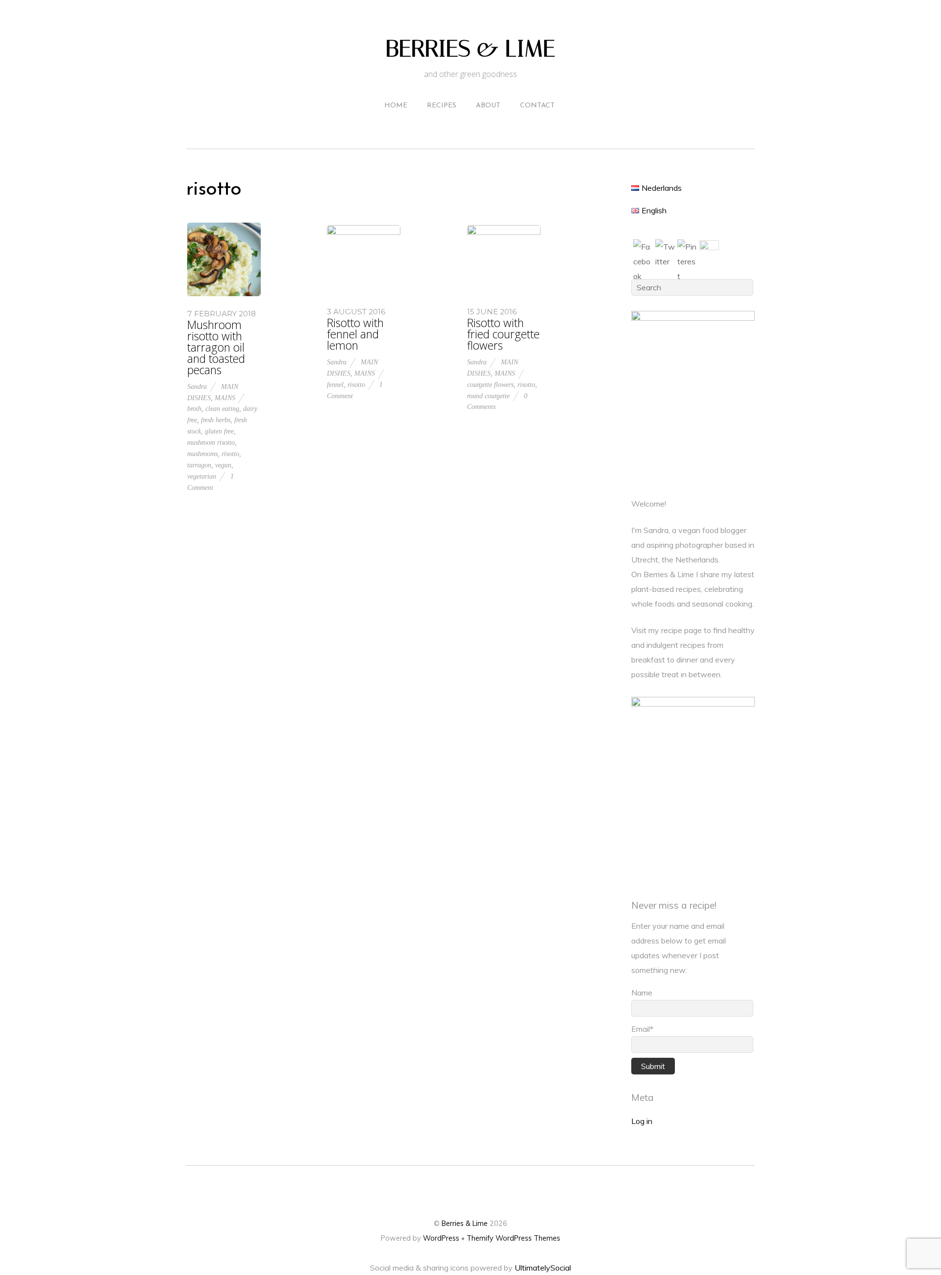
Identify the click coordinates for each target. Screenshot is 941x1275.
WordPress (441, 1238)
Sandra (197, 386)
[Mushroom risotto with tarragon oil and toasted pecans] (224, 293)
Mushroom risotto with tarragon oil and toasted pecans (216, 347)
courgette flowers (490, 384)
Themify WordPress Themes (513, 1238)
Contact (537, 105)
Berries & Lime (465, 1223)
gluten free (219, 431)
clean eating (222, 408)
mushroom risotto (211, 442)
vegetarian (201, 476)
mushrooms (202, 454)
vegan (223, 465)
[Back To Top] (471, 1192)
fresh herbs (215, 420)
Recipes (441, 105)
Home (395, 105)
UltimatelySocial (543, 1268)
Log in (641, 1121)
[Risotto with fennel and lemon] (363, 232)
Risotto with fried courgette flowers (503, 334)
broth (194, 408)
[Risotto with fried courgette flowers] (504, 232)
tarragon (199, 465)
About (488, 105)
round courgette (488, 396)
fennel (335, 384)
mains (225, 398)
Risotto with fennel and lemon (355, 334)
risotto (230, 454)
